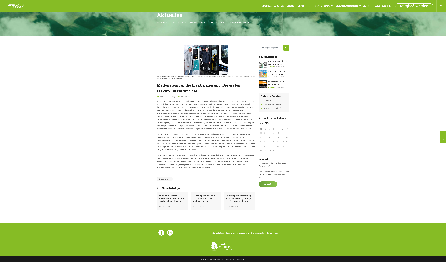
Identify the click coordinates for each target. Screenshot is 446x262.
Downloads (272, 232)
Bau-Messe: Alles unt (272, 104)
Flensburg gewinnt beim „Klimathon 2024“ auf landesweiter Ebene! (204, 198)
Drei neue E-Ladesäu (272, 108)
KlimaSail (267, 100)
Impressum (243, 232)
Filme (377, 5)
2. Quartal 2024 (179, 22)
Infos (366, 5)
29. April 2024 (185, 96)
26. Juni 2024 (233, 206)
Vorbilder (314, 5)
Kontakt (386, 5)
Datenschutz (257, 232)
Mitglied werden (414, 5)
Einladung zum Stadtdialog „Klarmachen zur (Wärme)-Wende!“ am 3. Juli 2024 (238, 198)
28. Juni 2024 (166, 206)
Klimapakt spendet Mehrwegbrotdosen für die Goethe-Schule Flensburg (171, 198)
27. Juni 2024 (200, 206)
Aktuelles (279, 5)
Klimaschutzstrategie (346, 5)
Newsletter (218, 232)
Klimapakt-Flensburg (167, 96)
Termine (291, 5)
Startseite (267, 5)
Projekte (302, 5)
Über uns (325, 5)
